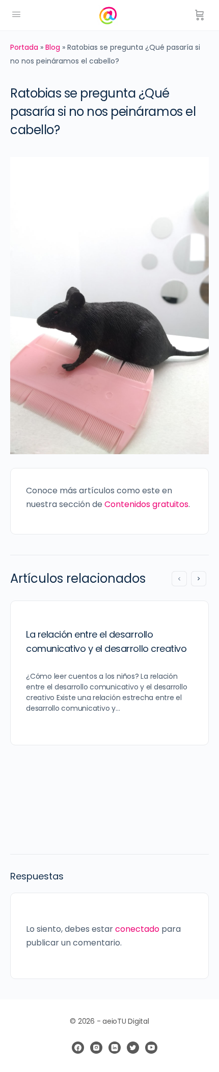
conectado (137, 929)
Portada (24, 47)
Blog (52, 47)
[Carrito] (199, 15)
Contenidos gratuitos (146, 504)
